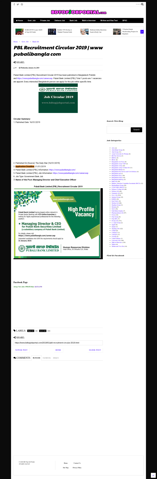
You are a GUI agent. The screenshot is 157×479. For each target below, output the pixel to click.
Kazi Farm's (115, 201)
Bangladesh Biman (117, 169)
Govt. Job (31, 21)
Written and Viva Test (109, 21)
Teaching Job (115, 228)
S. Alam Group (116, 223)
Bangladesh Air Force (118, 162)
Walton (114, 244)
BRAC (114, 160)
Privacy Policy (77, 468)
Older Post (95, 350)
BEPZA (114, 158)
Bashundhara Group (117, 185)
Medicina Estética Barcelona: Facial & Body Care (98, 31)
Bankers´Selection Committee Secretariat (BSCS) (126, 183)
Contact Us (77, 463)
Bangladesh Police (117, 177)
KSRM (114, 199)
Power (113, 215)
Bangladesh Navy (117, 175)
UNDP (114, 230)
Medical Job (115, 203)
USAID (114, 236)
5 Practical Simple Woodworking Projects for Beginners (130, 31)
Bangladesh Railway (118, 179)
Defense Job (60, 21)
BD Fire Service (116, 156)
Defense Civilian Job (118, 189)
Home (20, 21)
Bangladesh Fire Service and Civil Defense (124, 171)
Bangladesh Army (117, 166)
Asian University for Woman (120, 154)
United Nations (116, 238)
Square (114, 227)
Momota (114, 207)
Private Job (45, 21)
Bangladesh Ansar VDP (119, 164)
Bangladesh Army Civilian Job (121, 168)
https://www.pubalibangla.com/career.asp (34, 78)
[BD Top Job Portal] (78, 15)
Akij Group (115, 152)
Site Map (66, 468)
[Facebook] (14, 4)
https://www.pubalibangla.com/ (62, 170)
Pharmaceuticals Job (117, 213)
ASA (113, 148)
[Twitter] (18, 4)
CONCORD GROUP (118, 187)
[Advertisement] (58, 143)
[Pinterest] (22, 4)
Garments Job (116, 193)
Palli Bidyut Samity (117, 211)
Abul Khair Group (117, 150)
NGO (113, 209)
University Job (116, 240)
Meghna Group (116, 205)
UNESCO (115, 232)
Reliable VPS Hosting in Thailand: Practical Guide (64, 31)
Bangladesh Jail (116, 173)
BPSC (125, 21)
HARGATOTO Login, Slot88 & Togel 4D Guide (33, 31)
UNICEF (114, 234)
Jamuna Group (116, 197)
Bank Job (73, 21)
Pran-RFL (115, 219)
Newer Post (21, 350)
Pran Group (115, 217)
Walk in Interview (89, 21)
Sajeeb (113, 225)
